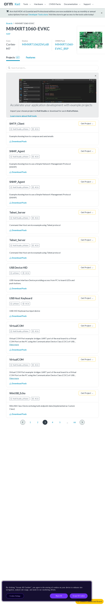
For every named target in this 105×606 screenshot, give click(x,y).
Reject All (59, 596)
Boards (9, 23)
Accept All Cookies (79, 596)
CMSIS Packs (55, 4)
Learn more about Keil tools (23, 116)
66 (75, 422)
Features (30, 57)
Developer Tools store (38, 14)
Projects (12, 57)
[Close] (87, 584)
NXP (8, 34)
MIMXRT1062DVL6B (35, 44)
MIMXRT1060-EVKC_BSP (64, 46)
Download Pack (19, 141)
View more (14, 344)
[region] (47, 591)
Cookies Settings (15, 596)
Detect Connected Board (91, 601)
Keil (17, 4)
